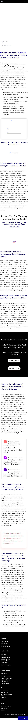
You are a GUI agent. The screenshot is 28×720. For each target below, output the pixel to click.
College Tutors (4, 681)
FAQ (2, 696)
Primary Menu (25, 2)
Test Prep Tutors (5, 683)
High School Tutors (5, 680)
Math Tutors (3, 654)
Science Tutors (4, 656)
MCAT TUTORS (4, 645)
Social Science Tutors (6, 664)
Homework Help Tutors (6, 678)
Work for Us (4, 708)
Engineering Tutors (5, 659)
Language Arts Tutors (6, 665)
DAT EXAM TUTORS (5, 646)
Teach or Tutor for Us (6, 707)
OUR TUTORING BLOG (6, 694)
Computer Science (5, 657)
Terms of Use (14, 714)
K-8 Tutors (3, 675)
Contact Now (14, 368)
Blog (2, 43)
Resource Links (4, 692)
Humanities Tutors (5, 661)
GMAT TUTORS (4, 641)
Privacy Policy (6, 714)
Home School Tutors (5, 676)
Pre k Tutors (4, 673)
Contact (3, 710)
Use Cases (3, 699)
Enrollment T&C (21, 714)
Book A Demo (14, 361)
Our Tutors (3, 697)
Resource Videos (5, 691)
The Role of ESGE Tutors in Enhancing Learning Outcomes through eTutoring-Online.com (14, 112)
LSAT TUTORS (4, 643)
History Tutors (4, 662)
